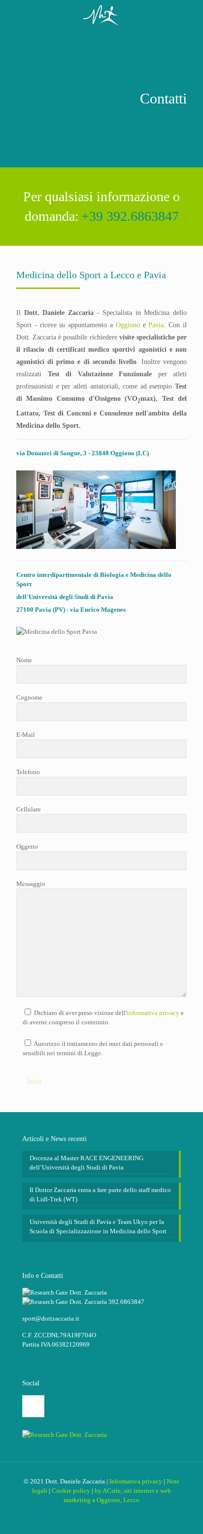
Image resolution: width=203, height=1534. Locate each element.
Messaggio (30, 883)
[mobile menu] (189, 14)
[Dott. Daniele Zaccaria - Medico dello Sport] (101, 14)
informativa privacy (153, 1012)
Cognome (29, 697)
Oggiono (128, 325)
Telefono (28, 772)
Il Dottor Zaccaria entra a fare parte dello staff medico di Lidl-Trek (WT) (100, 1194)
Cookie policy (71, 1490)
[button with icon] (33, 1406)
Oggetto (27, 846)
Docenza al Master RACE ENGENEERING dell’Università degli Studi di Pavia (86, 1162)
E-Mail (25, 734)
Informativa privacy (135, 1481)
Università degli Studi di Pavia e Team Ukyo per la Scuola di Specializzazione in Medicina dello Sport (98, 1226)
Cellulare (28, 809)
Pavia (156, 325)
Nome (24, 660)
